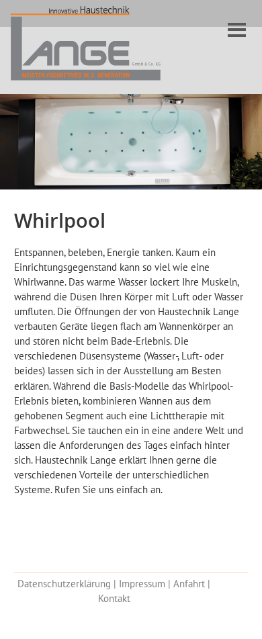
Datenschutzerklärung (64, 583)
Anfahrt (189, 583)
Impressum (142, 583)
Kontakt (114, 598)
